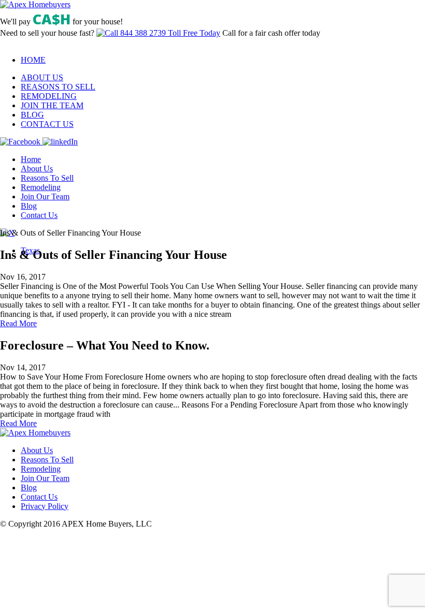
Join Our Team (45, 196)
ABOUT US (42, 77)
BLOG (32, 114)
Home (31, 159)
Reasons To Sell (47, 177)
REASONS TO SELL (58, 86)
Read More (18, 323)
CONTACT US (47, 124)
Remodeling (41, 187)
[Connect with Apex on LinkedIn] (60, 141)
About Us (37, 168)
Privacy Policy (44, 506)
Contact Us (39, 215)
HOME (33, 59)
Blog (29, 205)
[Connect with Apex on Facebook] (21, 141)
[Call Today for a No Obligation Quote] (158, 32)
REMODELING (49, 96)
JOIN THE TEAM (52, 105)
